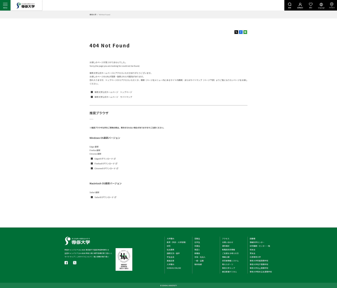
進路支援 (170, 260)
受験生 (197, 238)
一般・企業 (199, 260)
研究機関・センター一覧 (260, 246)
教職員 (197, 253)
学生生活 (170, 257)
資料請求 (225, 246)
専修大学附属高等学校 (259, 260)
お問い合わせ (227, 242)
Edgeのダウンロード (104, 158)
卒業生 (197, 246)
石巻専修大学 (255, 257)
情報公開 (225, 257)
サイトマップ (70, 256)
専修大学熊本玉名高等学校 (261, 271)
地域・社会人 (199, 257)
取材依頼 (198, 264)
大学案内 (170, 238)
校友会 (252, 249)
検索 (289, 8)
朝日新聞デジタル (229, 271)
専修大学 (93, 14)
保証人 (197, 249)
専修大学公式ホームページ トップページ (113, 92)
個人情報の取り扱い (101, 256)
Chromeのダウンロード (105, 168)
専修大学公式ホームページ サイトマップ (113, 97)
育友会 (252, 253)
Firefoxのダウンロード (105, 163)
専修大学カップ (228, 268)
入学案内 (170, 264)
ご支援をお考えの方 (230, 253)
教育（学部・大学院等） (177, 242)
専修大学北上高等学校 (259, 268)
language (321, 8)
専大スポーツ (227, 264)
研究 (168, 246)
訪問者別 (300, 8)
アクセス (332, 8)
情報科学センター (257, 242)
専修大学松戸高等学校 (259, 264)
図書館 (252, 238)
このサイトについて (84, 256)
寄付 (310, 8)
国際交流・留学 (173, 253)
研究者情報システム (230, 260)
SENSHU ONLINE (174, 268)
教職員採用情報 (228, 249)
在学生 (197, 242)
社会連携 (170, 249)
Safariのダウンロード (104, 197)
